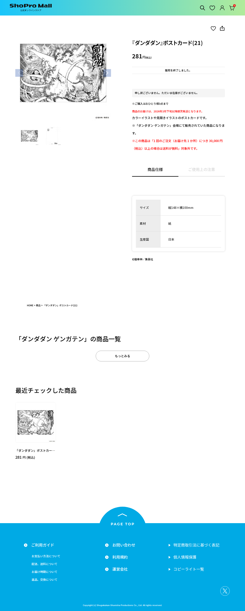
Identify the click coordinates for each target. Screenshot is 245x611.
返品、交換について (44, 580)
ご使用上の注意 (201, 169)
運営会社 (120, 569)
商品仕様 (155, 169)
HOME (30, 305)
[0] (232, 9)
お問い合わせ (123, 545)
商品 (38, 305)
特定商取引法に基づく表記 (196, 545)
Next (107, 73)
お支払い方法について (46, 556)
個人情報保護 (184, 557)
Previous (19, 73)
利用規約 (120, 557)
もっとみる (122, 356)
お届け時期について (44, 572)
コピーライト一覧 (188, 569)
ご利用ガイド (42, 545)
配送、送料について (44, 564)
